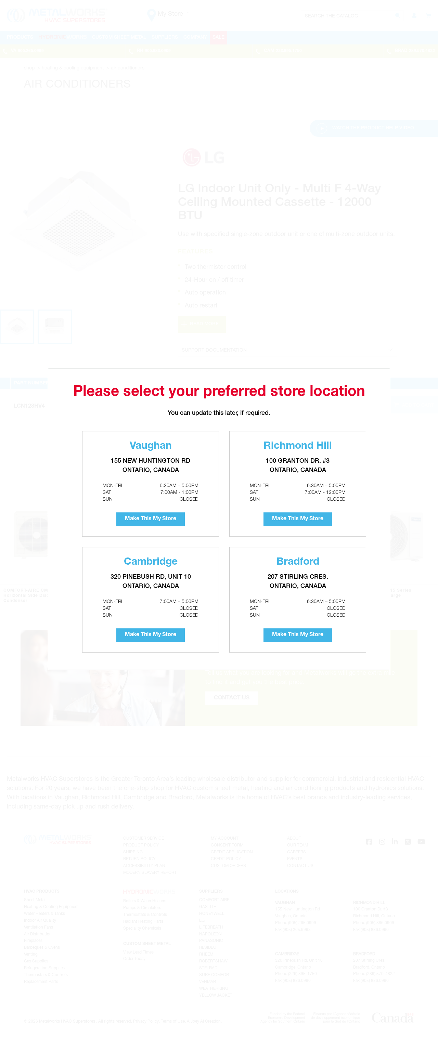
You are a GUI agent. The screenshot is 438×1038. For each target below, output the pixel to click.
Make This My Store (150, 519)
